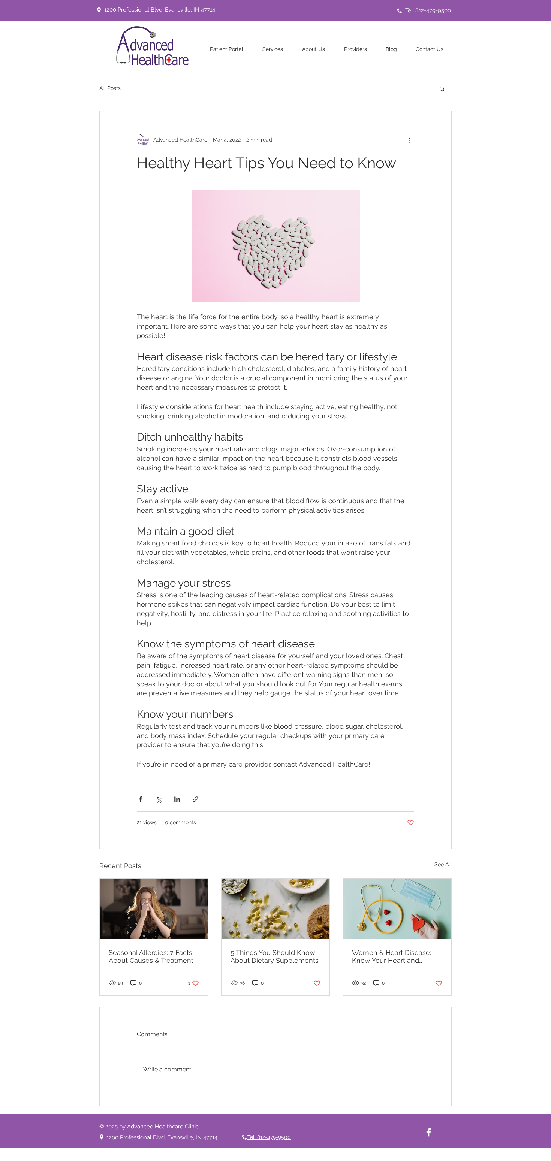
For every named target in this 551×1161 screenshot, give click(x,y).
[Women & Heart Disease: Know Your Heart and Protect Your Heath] (397, 909)
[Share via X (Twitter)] (158, 799)
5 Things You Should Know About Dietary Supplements (275, 956)
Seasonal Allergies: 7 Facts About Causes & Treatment (151, 956)
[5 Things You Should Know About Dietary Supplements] (276, 909)
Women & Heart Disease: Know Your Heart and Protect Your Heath (391, 956)
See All (443, 864)
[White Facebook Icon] (428, 1132)
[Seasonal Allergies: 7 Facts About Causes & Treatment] (154, 909)
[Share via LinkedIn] (177, 799)
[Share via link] (195, 799)
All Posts (110, 88)
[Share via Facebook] (140, 799)
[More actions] (409, 139)
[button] (442, 88)
